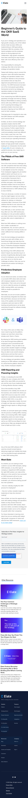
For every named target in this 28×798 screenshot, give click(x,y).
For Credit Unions (5, 727)
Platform (3, 707)
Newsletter (3, 745)
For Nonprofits (4, 719)
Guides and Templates (6, 749)
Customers (3, 753)
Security (16, 723)
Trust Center (9, 793)
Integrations (16, 719)
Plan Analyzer (17, 707)
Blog (2, 741)
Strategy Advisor (4, 711)
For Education (4, 723)
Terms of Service (10, 788)
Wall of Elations (4, 761)
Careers (16, 745)
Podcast (3, 757)
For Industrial (4, 731)
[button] (25, 3)
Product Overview (5, 715)
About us (16, 741)
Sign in (15, 749)
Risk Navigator (17, 711)
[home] (4, 3)
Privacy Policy (9, 785)
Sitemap (8, 790)
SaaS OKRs (6, 148)
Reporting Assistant (18, 715)
